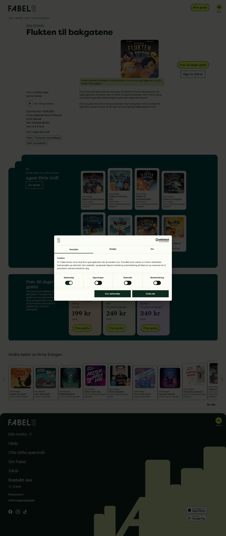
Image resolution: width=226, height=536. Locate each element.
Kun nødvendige (112, 294)
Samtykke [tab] (73, 249)
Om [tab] (152, 249)
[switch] (98, 283)
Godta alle (150, 294)
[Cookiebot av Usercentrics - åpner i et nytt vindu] (157, 240)
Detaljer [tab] (113, 249)
